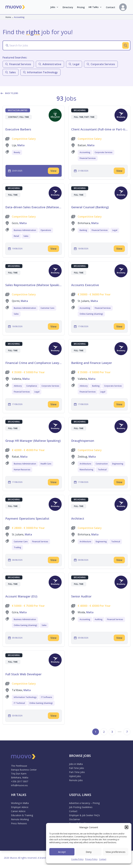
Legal (114, 230)
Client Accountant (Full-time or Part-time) (99, 129)
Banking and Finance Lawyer (91, 363)
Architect (77, 518)
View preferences (115, 851)
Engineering (117, 463)
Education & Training (22, 815)
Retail (16, 236)
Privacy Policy (91, 859)
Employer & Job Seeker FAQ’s (84, 815)
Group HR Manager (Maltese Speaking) (33, 441)
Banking (83, 230)
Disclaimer (74, 819)
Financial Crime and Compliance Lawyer (33, 363)
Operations (46, 230)
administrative (51, 64)
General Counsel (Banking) (90, 207)
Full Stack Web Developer (23, 674)
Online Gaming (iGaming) (91, 313)
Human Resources (22, 469)
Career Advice (18, 811)
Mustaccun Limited (17, 110)
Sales (26, 236)
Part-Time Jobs (77, 772)
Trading (17, 547)
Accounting (85, 152)
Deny (89, 851)
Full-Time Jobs (76, 768)
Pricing (81, 7)
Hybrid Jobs (75, 776)
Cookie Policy (77, 859)
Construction (102, 463)
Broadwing (80, 110)
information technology (42, 72)
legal (76, 64)
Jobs (52, 7)
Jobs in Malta (76, 764)
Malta (20, 145)
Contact (102, 859)
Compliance (31, 385)
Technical (102, 469)
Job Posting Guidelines (80, 807)
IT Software (46, 697)
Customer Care (47, 308)
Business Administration (25, 230)
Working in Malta (20, 803)
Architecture (85, 463)
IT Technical (19, 703)
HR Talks (93, 7)
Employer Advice (19, 807)
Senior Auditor (81, 596)
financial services (20, 64)
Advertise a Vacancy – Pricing (84, 803)
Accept (62, 851)
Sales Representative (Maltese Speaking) (33, 285)
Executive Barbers (18, 129)
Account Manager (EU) (21, 596)
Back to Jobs (11, 93)
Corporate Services (103, 152)
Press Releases (19, 823)
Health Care (46, 463)
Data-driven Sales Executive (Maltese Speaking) (33, 207)
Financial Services (88, 158)
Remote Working (20, 819)
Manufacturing (86, 469)
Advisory (18, 385)
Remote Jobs (76, 780)
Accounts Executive (85, 285)
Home (8, 17)
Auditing (99, 619)
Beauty (17, 152)
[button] (126, 827)
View (53, 171)
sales (12, 72)
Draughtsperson (82, 441)
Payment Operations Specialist (27, 518)
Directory (68, 7)
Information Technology (25, 697)
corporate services (103, 64)
